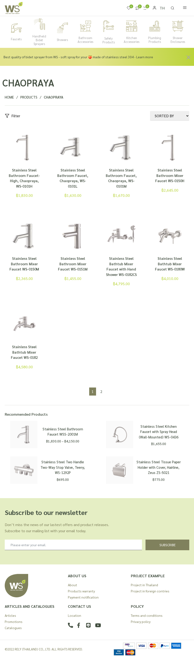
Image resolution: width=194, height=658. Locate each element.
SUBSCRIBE (167, 545)
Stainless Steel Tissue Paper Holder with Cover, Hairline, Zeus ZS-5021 (159, 467)
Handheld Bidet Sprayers (39, 39)
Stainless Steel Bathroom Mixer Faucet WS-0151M (73, 263)
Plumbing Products (154, 40)
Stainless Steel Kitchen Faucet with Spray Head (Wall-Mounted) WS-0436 (158, 431)
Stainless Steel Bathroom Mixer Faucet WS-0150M (24, 263)
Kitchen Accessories (131, 40)
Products (28, 97)
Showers (62, 40)
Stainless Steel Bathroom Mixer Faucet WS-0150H (169, 175)
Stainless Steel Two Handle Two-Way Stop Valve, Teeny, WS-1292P (62, 467)
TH (162, 7)
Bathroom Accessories (85, 40)
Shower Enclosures (178, 40)
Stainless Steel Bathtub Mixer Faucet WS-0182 (24, 352)
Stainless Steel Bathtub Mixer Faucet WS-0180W (170, 263)
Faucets (16, 39)
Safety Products (108, 40)
